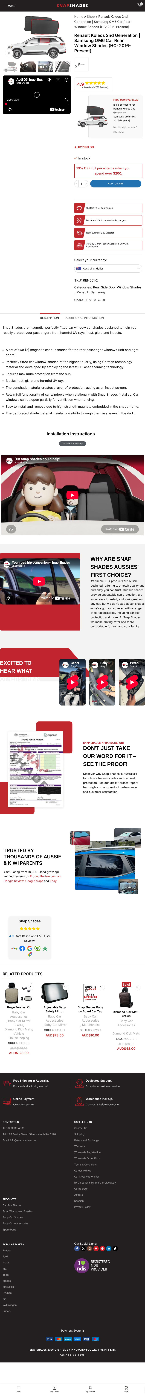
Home (78, 16)
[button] (76, 36)
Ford (5, 1256)
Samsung (98, 292)
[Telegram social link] (104, 300)
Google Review (14, 881)
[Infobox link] (36, 1083)
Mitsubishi (8, 1286)
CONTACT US (11, 1121)
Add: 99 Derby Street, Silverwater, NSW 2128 (29, 1134)
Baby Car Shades (13, 1217)
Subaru (7, 1311)
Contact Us (80, 1127)
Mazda (7, 1280)
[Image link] (72, 1339)
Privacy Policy (82, 1206)
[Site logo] (72, 5)
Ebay (53, 881)
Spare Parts (9, 1229)
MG (5, 1268)
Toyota (7, 1250)
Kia (4, 1298)
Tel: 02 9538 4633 (14, 1127)
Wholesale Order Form (87, 1158)
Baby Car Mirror (19, 1021)
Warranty (79, 1146)
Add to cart (115, 183)
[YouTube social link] (96, 1248)
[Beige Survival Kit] (19, 993)
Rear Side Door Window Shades (117, 287)
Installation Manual (72, 443)
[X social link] (90, 300)
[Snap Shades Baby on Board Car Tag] (90, 993)
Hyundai (7, 1292)
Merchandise (91, 1025)
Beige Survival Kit (19, 1007)
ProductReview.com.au (45, 876)
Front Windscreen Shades (18, 1211)
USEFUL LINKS (83, 1121)
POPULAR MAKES (13, 1244)
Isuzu (6, 1262)
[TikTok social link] (115, 1248)
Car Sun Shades (12, 1205)
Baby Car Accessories (19, 1014)
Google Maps (34, 881)
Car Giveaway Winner (86, 1176)
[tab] (50, 317)
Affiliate (78, 1194)
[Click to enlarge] (9, 53)
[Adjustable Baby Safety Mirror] (55, 993)
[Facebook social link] (86, 300)
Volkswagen (10, 1304)
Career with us (82, 1170)
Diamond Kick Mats (18, 1029)
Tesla (6, 1274)
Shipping (79, 1134)
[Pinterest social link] (95, 300)
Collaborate (81, 1188)
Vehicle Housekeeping (19, 1036)
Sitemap (79, 1200)
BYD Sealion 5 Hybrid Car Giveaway (95, 1182)
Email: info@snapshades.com (19, 1140)
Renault (82, 292)
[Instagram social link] (89, 1248)
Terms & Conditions (85, 1164)
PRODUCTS (9, 1199)
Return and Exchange (86, 1140)
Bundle (18, 1025)
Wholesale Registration (87, 1152)
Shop (91, 16)
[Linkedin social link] (99, 300)
